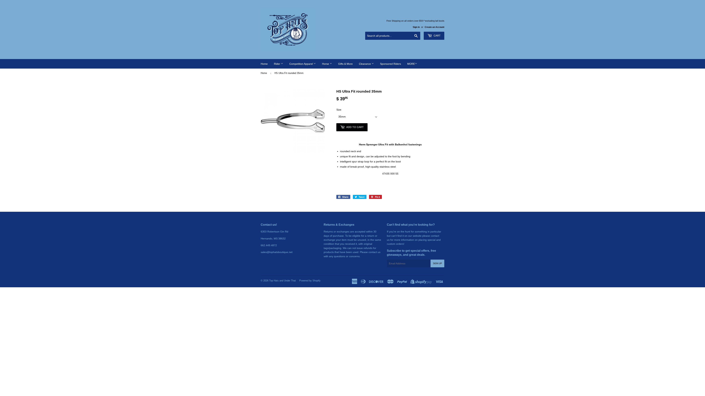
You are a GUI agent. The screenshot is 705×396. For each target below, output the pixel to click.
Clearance (365, 63)
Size (338, 109)
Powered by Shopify (310, 280)
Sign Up (437, 263)
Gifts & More (345, 63)
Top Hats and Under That (282, 280)
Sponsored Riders (390, 63)
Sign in (416, 27)
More (411, 63)
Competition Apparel (301, 63)
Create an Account (434, 27)
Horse (326, 63)
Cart (437, 35)
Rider (277, 63)
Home (264, 63)
